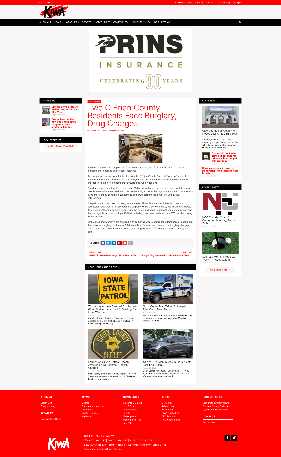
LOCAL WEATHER (51, 140)
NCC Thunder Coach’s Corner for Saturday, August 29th (219, 220)
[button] (240, 22)
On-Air (47, 22)
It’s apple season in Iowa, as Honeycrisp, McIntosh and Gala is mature (220, 171)
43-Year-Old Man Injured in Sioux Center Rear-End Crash (167, 363)
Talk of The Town (159, 22)
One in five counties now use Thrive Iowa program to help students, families (64, 123)
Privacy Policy (133, 444)
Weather (71, 22)
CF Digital (237, 2)
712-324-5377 (144, 440)
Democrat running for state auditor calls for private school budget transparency (224, 157)
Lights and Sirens (94, 101)
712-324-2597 (98, 440)
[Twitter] (234, 438)
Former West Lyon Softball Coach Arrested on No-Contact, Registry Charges (108, 364)
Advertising (224, 2)
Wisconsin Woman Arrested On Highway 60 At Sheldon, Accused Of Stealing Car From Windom (113, 309)
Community (120, 22)
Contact (209, 416)
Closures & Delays (183, 2)
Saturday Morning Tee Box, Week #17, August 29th (218, 258)
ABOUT (166, 397)
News (57, 22)
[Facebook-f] (227, 438)
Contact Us (211, 2)
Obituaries (103, 22)
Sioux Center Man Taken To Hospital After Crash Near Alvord (165, 308)
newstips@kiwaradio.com (109, 449)
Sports (86, 22)
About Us (199, 2)
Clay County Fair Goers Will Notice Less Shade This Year (65, 109)
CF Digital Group (157, 444)
